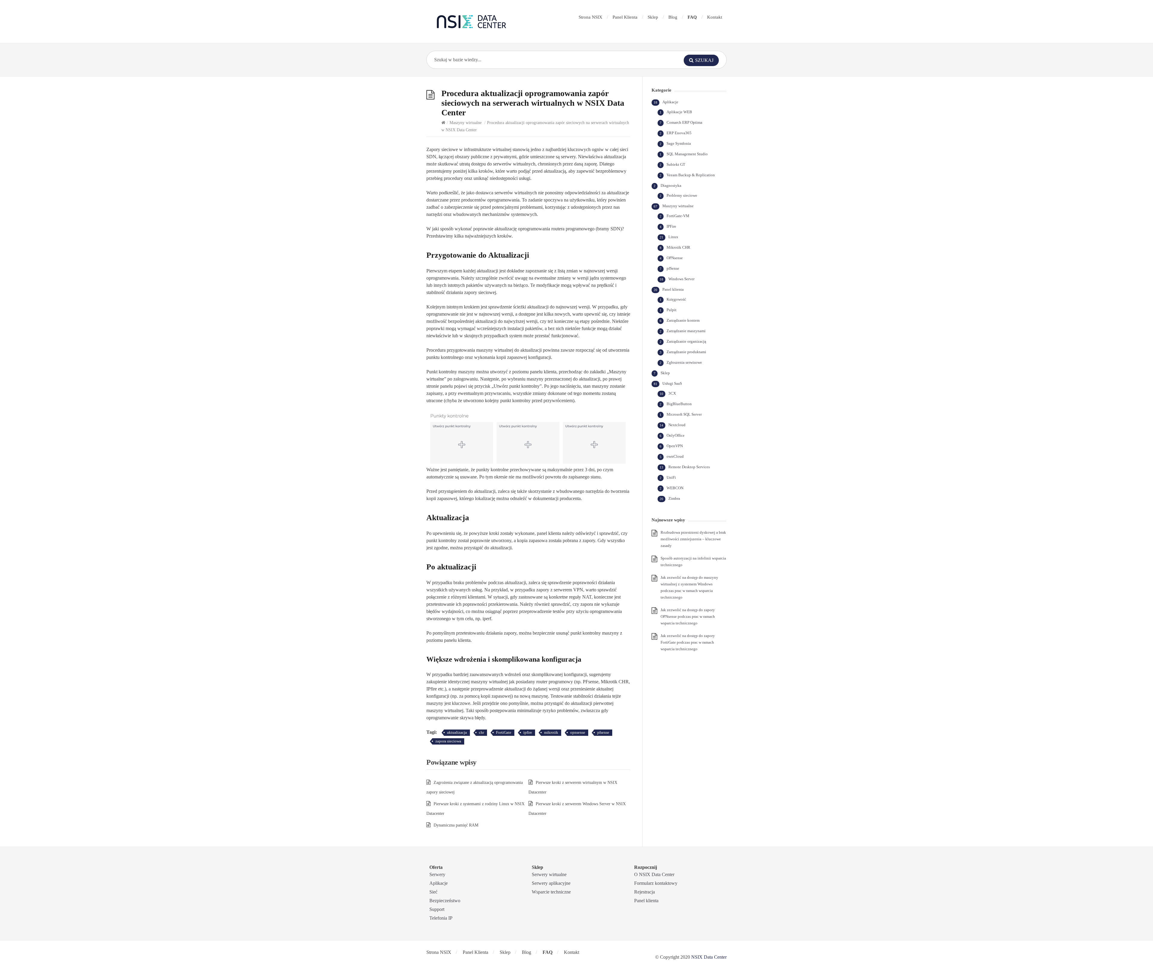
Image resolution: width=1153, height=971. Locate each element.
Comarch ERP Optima (684, 122)
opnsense (577, 732)
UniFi (671, 477)
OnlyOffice (676, 435)
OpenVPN (675, 446)
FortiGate (503, 732)
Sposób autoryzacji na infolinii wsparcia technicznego (693, 561)
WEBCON (675, 488)
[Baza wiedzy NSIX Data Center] (471, 21)
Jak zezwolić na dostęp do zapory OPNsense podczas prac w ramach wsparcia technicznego (688, 616)
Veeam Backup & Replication (691, 175)
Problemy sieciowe (682, 195)
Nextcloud (676, 425)
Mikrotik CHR (678, 247)
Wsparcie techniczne (551, 891)
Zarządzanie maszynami (686, 331)
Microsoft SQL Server (684, 414)
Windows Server (681, 279)
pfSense (673, 268)
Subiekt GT (676, 164)
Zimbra (674, 498)
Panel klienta (673, 289)
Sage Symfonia (679, 143)
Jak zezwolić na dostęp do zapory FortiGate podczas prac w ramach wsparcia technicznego (688, 642)
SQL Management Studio (687, 154)
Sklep (653, 17)
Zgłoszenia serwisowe (684, 362)
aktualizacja (457, 732)
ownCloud (675, 456)
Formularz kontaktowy (655, 883)
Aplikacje (670, 102)
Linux (673, 237)
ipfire (527, 732)
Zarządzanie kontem (683, 320)
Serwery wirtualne (549, 874)
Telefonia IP (440, 918)
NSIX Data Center (709, 957)
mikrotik (551, 732)
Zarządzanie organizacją (686, 341)
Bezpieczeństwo (444, 900)
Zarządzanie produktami (686, 352)
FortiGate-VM (678, 216)
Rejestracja (644, 891)
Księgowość (676, 299)
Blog (672, 17)
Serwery (437, 874)
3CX (672, 393)
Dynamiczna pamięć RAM (456, 825)
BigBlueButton (679, 404)
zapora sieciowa (448, 741)
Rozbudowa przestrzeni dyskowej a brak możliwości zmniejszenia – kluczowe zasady (693, 539)
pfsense (603, 732)
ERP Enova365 (679, 133)
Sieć (433, 891)
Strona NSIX (590, 17)
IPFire (671, 226)
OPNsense (675, 258)
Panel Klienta (625, 17)
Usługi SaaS (672, 383)
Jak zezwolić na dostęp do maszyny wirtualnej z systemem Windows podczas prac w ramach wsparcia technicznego (689, 587)
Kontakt (714, 17)
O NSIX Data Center (654, 874)
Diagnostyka (671, 185)
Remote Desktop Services (689, 467)
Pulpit (671, 310)
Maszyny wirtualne (465, 122)
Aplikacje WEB (679, 112)
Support (436, 909)
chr (481, 732)
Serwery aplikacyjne (551, 883)
